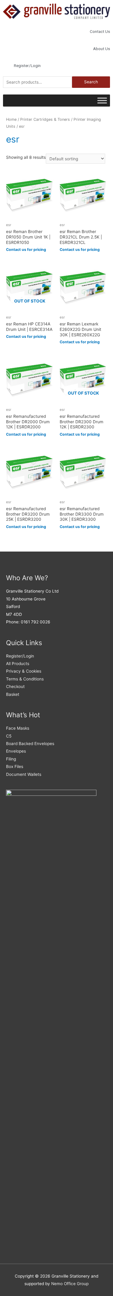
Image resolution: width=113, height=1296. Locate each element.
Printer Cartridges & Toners (45, 119)
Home (11, 119)
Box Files (14, 766)
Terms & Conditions (25, 679)
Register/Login (20, 656)
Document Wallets (23, 774)
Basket (12, 694)
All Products (17, 663)
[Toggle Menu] (102, 100)
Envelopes (16, 751)
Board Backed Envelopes (30, 743)
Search (91, 81)
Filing (11, 759)
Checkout (15, 686)
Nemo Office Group (70, 1283)
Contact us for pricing (26, 249)
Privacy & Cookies (23, 671)
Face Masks (17, 728)
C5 (8, 736)
